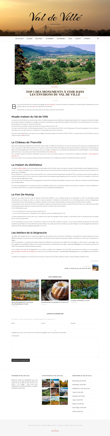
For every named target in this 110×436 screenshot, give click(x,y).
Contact (78, 38)
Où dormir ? (50, 38)
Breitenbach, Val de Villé (79, 384)
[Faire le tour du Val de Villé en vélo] (95, 268)
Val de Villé (55, 17)
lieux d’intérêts (51, 104)
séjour (34, 106)
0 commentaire (94, 261)
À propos (87, 38)
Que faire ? (39, 38)
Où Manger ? (61, 38)
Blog (70, 38)
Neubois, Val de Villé (78, 404)
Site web (73, 323)
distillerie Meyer (22, 168)
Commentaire (15, 336)
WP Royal (38, 425)
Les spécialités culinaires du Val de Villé (54, 302)
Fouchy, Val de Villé (77, 392)
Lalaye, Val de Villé (77, 400)
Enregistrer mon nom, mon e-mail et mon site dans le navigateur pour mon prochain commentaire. (39, 332)
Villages (29, 38)
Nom (13, 323)
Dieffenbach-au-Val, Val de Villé (81, 388)
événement (53, 152)
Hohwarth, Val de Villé (78, 396)
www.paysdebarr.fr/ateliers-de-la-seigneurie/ (24, 251)
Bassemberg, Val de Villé (79, 381)
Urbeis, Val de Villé (77, 411)
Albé (23, 135)
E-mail (43, 323)
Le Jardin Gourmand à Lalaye (80, 300)
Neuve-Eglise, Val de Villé (79, 407)
